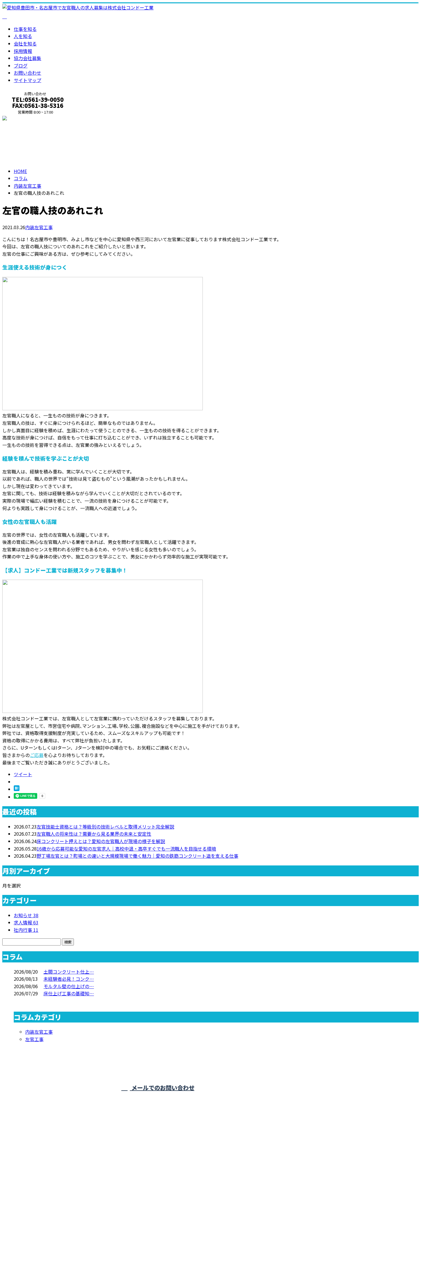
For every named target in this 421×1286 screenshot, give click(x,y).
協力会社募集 (27, 58)
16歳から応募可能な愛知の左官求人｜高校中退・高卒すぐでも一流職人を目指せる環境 (126, 848)
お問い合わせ (27, 72)
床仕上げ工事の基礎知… (69, 993)
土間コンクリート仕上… (69, 971)
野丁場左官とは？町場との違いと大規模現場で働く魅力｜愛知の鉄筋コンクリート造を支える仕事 (137, 855)
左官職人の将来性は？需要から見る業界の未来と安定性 (94, 833)
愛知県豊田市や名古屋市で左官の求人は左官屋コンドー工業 (64, 1265)
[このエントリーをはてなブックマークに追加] (16, 789)
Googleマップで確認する (30, 1230)
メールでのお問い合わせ (162, 1087)
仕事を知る (25, 28)
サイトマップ (27, 80)
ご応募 (37, 755)
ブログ (20, 65)
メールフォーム (22, 118)
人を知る (23, 36)
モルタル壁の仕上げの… (69, 986)
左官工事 (34, 1039)
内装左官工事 (27, 185)
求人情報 (26, 922)
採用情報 (23, 50)
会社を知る (25, 43)
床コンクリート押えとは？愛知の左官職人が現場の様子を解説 (101, 841)
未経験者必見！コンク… (69, 978)
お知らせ (26, 915)
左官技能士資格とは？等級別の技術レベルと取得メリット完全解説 (105, 826)
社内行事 (26, 929)
